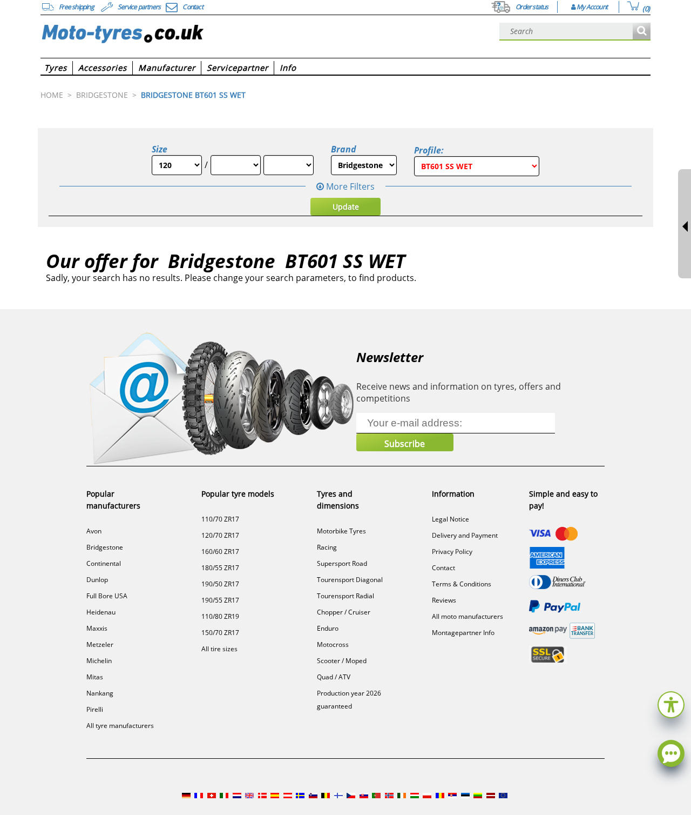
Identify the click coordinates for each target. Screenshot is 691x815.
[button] (671, 703)
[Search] (642, 32)
